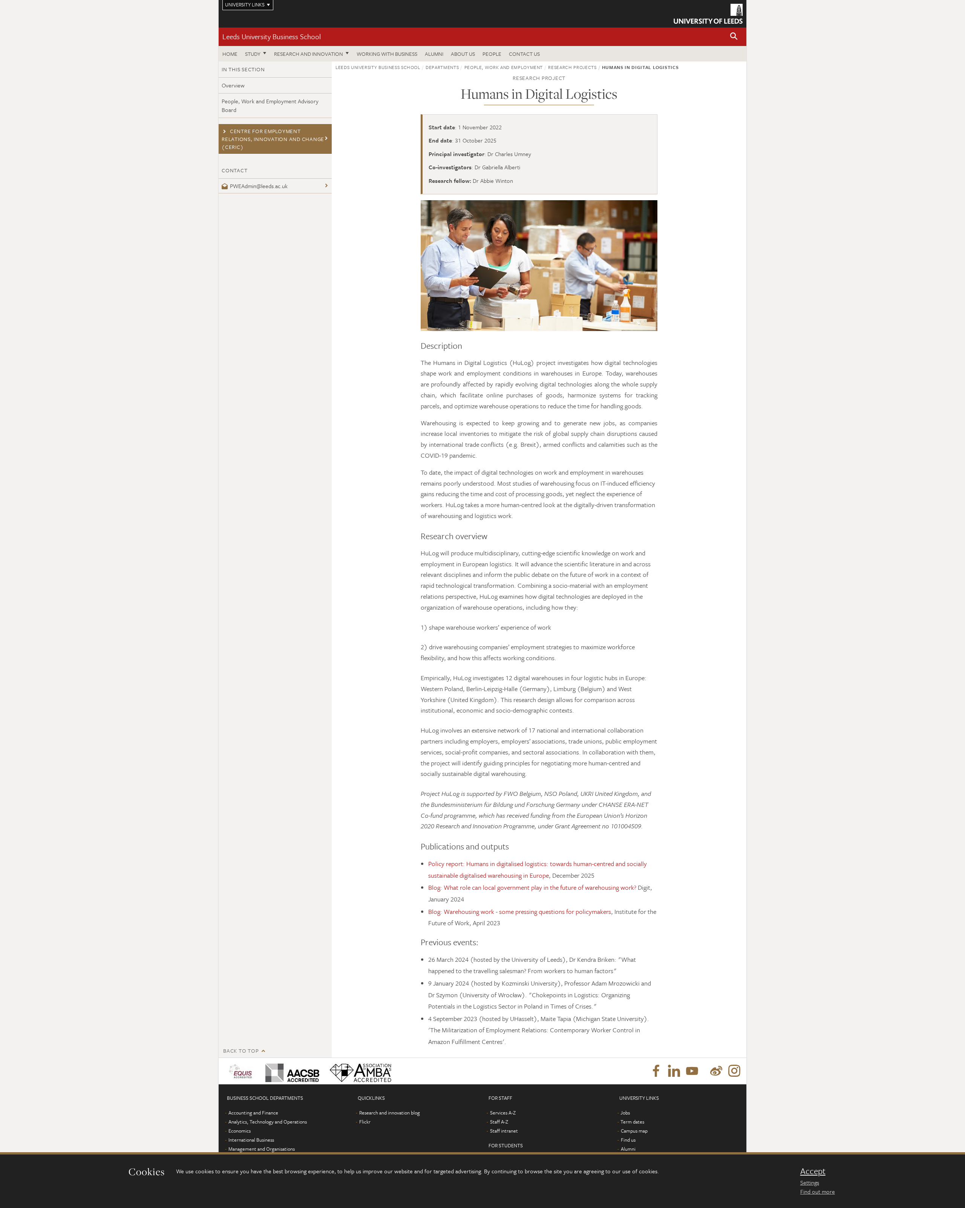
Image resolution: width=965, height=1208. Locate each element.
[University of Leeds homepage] (708, 14)
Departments (442, 67)
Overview (233, 85)
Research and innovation (308, 54)
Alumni (434, 54)
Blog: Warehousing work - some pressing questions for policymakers (519, 911)
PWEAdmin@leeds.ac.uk (259, 186)
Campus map (634, 1130)
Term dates (632, 1121)
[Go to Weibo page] (716, 1071)
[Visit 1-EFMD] (242, 1071)
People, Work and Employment (503, 67)
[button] (734, 36)
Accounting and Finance (253, 1112)
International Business (251, 1140)
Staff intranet (504, 1130)
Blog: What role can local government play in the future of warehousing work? (532, 887)
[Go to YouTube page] (692, 1071)
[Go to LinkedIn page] (674, 1071)
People (491, 54)
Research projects (572, 67)
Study (252, 54)
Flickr (365, 1121)
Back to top (241, 1051)
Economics (239, 1130)
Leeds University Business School (271, 36)
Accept (813, 1171)
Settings (809, 1182)
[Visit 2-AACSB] (291, 1071)
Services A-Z (503, 1112)
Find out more (817, 1191)
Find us (628, 1140)
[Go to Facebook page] (656, 1071)
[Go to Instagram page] (734, 1071)
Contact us (524, 54)
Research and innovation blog (389, 1112)
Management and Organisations (261, 1149)
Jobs (625, 1112)
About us (463, 54)
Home (229, 54)
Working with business (387, 54)
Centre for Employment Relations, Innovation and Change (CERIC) (273, 139)
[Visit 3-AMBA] (359, 1071)
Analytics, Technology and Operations (267, 1121)
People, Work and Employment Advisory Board (270, 105)
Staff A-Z (499, 1121)
